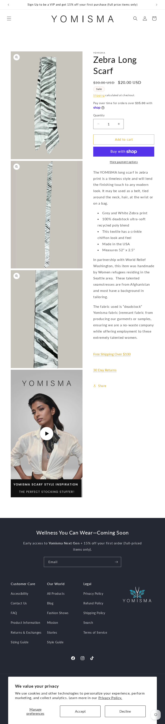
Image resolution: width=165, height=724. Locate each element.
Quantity (99, 115)
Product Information (25, 622)
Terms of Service (95, 632)
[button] (9, 18)
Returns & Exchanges (26, 632)
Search (88, 622)
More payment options (124, 161)
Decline (125, 711)
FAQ (14, 613)
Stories (52, 632)
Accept (80, 711)
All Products (55, 593)
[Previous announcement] (8, 4)
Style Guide (55, 642)
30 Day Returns (104, 370)
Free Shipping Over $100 (112, 354)
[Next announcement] (156, 4)
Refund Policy (93, 603)
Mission (52, 622)
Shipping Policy (94, 613)
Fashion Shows (58, 613)
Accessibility (19, 593)
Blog (50, 603)
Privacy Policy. (110, 698)
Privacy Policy (93, 593)
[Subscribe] (116, 562)
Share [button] (102, 386)
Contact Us (19, 603)
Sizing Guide (19, 642)
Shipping (99, 95)
